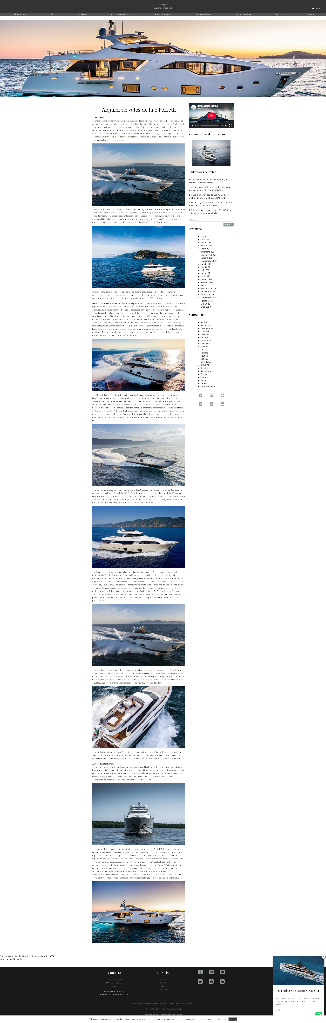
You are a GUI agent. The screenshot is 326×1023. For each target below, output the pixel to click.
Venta (203, 380)
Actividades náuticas (121, 14)
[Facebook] (200, 972)
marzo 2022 (206, 242)
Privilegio (83, 14)
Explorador (205, 340)
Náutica (204, 356)
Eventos (204, 337)
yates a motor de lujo (156, 120)
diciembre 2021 (207, 251)
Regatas (204, 368)
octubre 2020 (207, 294)
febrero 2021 (206, 282)
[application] (211, 115)
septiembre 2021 (208, 261)
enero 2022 (206, 248)
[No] (323, 1019)
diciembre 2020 (208, 288)
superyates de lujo (100, 306)
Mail (278, 1009)
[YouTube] (211, 981)
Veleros (204, 377)
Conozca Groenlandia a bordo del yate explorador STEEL (28, 956)
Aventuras (205, 325)
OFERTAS (204, 365)
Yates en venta (207, 386)
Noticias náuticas (242, 14)
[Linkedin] (222, 981)
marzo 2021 (206, 279)
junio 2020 (205, 307)
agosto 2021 (206, 264)
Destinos (278, 14)
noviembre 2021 (208, 255)
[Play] (192, 125)
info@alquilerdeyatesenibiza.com (118, 994)
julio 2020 (205, 303)
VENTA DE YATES (160, 1009)
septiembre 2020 (208, 297)
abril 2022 (205, 239)
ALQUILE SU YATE (148, 1009)
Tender (203, 374)
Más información (220, 1019)
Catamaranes (206, 328)
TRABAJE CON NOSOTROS (175, 1009)
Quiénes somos (18, 14)
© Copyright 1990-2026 (152, 1014)
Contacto (310, 14)
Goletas (204, 346)
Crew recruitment (203, 14)
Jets (202, 349)
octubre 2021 (206, 258)
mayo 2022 (206, 236)
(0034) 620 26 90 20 (118, 991)
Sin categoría (206, 371)
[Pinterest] (222, 972)
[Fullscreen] (230, 125)
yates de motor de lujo (150, 215)
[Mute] (226, 125)
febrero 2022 (206, 245)
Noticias (204, 359)
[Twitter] (200, 981)
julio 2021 (205, 267)
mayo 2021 (205, 273)
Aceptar (232, 1019)
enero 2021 (205, 285)
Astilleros (204, 322)
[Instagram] (211, 972)
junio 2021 (205, 270)
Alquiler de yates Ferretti (103, 763)
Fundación (205, 343)
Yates (203, 383)
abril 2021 (205, 276)
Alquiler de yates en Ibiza (163, 8)
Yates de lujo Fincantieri (11, 959)
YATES (52, 14)
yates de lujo (140, 136)
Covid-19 (204, 331)
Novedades (205, 362)
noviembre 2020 (208, 291)
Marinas (204, 352)
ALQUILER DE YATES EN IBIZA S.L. (171, 1014)
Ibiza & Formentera (162, 14)
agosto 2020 (206, 300)
